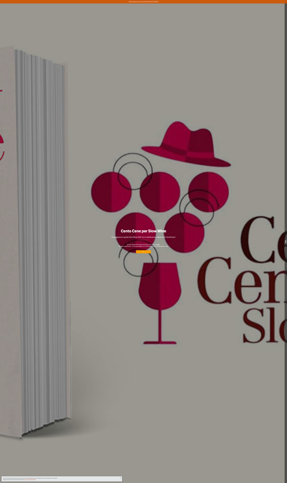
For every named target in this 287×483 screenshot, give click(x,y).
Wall (286, 241)
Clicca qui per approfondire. (30, 479)
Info (144, 251)
